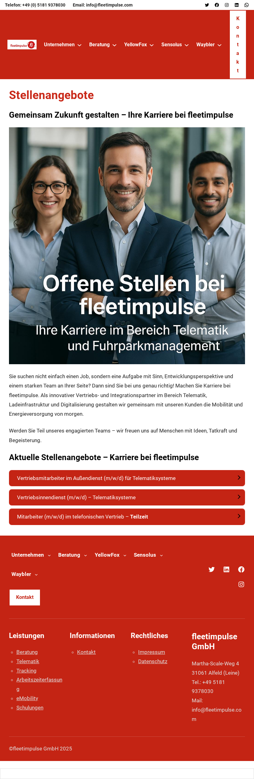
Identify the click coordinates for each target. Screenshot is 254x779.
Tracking (26, 671)
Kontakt (237, 45)
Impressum (151, 652)
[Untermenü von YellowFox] (151, 45)
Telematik (27, 661)
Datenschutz (152, 661)
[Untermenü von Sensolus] (186, 45)
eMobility (27, 698)
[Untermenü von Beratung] (114, 45)
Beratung (27, 652)
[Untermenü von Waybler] (219, 45)
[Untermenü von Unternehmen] (79, 45)
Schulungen (29, 707)
